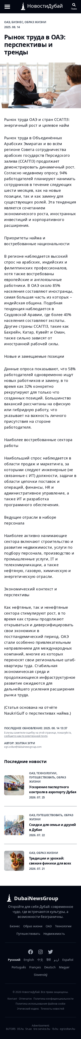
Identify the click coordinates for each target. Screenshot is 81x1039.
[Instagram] (40, 951)
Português (19, 967)
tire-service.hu (41, 1029)
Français (35, 967)
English (29, 960)
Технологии (63, 926)
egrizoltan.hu (67, 1029)
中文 (40, 960)
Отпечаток (25, 998)
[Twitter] (50, 951)
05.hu (20, 1029)
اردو (56, 960)
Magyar (64, 967)
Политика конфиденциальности (53, 998)
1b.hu (55, 1029)
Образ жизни (32, 926)
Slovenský (40, 975)
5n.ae (28, 1029)
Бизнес (15, 926)
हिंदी (49, 960)
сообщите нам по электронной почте (25, 736)
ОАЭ (49, 926)
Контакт (12, 998)
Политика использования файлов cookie (40, 1003)
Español (67, 960)
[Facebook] (30, 951)
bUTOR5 (11, 1029)
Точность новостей (52, 1008)
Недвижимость (54, 934)
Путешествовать (28, 934)
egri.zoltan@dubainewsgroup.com (23, 747)
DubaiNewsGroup (36, 898)
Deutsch (50, 967)
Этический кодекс (28, 1008)
